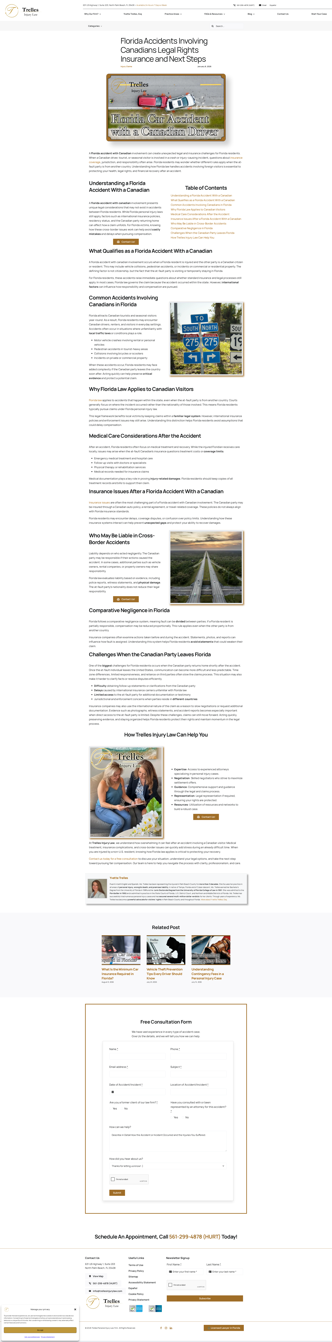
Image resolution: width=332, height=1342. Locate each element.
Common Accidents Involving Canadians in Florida (201, 205)
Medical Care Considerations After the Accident (200, 214)
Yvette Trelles (119, 878)
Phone (175, 1049)
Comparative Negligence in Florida (192, 228)
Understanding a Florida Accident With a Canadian (202, 195)
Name (113, 1049)
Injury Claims (126, 66)
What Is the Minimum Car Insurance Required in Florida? (120, 973)
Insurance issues (99, 502)
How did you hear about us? (126, 1159)
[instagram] (166, 1328)
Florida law (95, 400)
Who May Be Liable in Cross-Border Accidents (198, 223)
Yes (115, 1108)
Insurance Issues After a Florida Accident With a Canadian (206, 219)
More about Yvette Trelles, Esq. (214, 899)
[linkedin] (171, 1328)
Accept (40, 1330)
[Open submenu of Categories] (101, 26)
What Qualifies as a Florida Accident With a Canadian (203, 200)
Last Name (213, 1264)
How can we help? (120, 1127)
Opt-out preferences (32, 1337)
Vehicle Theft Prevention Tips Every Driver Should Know (165, 973)
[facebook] (161, 1328)
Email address (118, 1067)
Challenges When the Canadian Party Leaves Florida (202, 233)
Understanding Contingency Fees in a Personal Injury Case (208, 973)
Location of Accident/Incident (189, 1084)
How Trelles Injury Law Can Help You (192, 237)
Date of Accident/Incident (126, 1084)
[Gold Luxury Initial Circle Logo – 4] (23, 4)
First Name (174, 1264)
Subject (176, 1067)
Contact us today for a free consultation (113, 858)
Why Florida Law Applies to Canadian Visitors (198, 209)
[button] (75, 1309)
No (126, 1108)
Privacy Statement (48, 1337)
